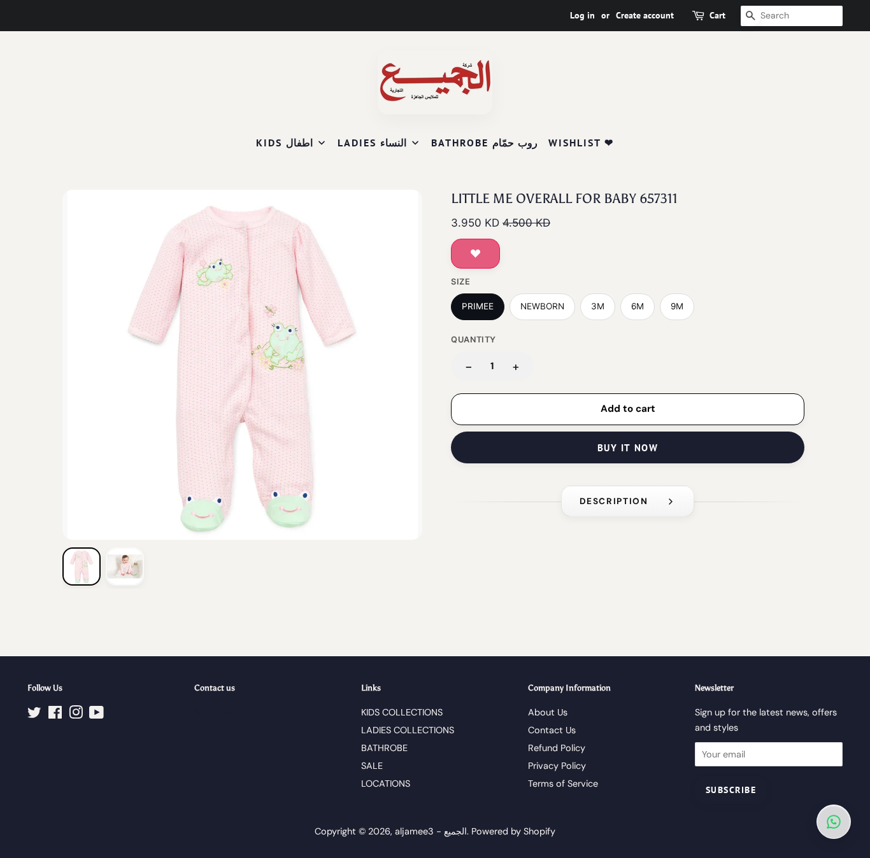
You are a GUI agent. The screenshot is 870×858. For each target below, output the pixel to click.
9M (677, 306)
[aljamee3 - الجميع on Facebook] (55, 715)
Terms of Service (563, 783)
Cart (717, 15)
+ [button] (516, 366)
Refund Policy (556, 748)
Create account (645, 15)
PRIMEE (478, 306)
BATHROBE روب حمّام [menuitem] (484, 142)
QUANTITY (473, 339)
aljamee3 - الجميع (431, 831)
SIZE (461, 281)
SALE (372, 765)
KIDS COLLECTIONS (402, 712)
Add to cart (628, 408)
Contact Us (552, 730)
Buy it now (627, 448)
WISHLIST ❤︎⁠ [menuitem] (581, 142)
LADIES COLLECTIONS (407, 730)
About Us (547, 712)
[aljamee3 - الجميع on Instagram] (76, 715)
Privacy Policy (557, 765)
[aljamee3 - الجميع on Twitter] (34, 715)
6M (637, 306)
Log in (582, 15)
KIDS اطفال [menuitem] (284, 142)
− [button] (469, 366)
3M (597, 306)
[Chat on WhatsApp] (834, 822)
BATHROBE (384, 748)
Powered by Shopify (513, 831)
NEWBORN (542, 306)
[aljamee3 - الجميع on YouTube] (96, 715)
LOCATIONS (385, 783)
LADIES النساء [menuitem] (372, 142)
